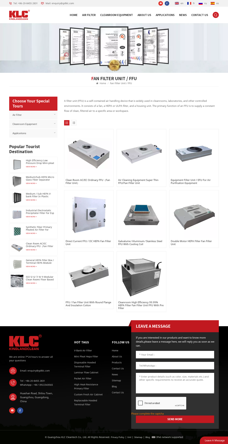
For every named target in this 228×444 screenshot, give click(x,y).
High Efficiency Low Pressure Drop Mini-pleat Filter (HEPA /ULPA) (40, 161)
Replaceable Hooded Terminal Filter (85, 402)
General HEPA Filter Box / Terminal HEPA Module (40, 261)
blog (114, 386)
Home (74, 15)
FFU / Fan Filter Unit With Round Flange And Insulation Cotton (88, 304)
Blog (147, 437)
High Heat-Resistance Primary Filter (86, 386)
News (183, 15)
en (182, 3)
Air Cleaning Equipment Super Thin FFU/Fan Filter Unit (138, 181)
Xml (129, 437)
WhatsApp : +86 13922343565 (36, 384)
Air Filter (89, 15)
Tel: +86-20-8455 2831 (25, 3)
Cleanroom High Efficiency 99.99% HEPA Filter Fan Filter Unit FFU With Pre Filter (141, 305)
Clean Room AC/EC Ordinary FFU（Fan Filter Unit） (88, 181)
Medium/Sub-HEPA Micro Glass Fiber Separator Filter (40, 178)
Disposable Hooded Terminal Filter (85, 364)
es (217, 3)
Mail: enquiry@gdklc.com (60, 3)
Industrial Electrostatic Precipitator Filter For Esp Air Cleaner (40, 211)
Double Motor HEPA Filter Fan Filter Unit (191, 243)
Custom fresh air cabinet (88, 394)
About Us (144, 15)
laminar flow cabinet (86, 372)
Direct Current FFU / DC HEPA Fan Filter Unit (88, 243)
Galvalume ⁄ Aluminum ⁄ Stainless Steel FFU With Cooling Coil (140, 243)
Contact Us (199, 15)
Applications (165, 15)
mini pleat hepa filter (86, 356)
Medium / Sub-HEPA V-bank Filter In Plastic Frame (38, 195)
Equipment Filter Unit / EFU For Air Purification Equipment (191, 181)
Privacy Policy (117, 437)
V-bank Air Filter (83, 350)
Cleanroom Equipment (116, 15)
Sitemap (116, 380)
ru (205, 3)
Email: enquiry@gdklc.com (35, 370)
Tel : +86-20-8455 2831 (32, 380)
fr (194, 3)
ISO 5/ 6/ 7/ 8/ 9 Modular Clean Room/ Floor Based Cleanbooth (40, 278)
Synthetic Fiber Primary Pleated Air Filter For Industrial (39, 228)
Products (117, 362)
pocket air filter (82, 378)
